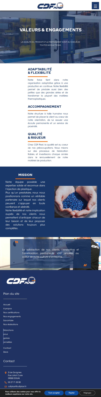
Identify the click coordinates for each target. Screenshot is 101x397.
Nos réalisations (10, 325)
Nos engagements (12, 317)
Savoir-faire (8, 321)
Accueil (6, 305)
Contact (7, 348)
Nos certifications (11, 313)
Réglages (87, 393)
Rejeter (72, 393)
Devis (5, 352)
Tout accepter (54, 393)
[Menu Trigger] (95, 5)
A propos (7, 309)
